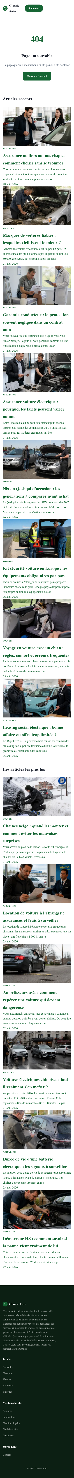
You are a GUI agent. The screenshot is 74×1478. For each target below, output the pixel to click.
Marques (7, 1373)
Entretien (7, 1391)
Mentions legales (11, 1423)
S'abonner (34, 8)
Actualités (8, 1367)
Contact (7, 1454)
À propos (7, 1411)
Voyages (7, 1379)
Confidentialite (10, 1429)
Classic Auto (14, 8)
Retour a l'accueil (37, 76)
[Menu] (47, 8)
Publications (9, 1417)
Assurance (8, 1385)
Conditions (8, 1435)
